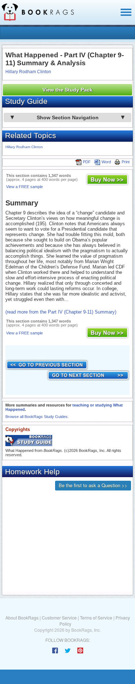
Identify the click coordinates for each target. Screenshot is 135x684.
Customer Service (59, 617)
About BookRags (22, 617)
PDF (87, 162)
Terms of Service (96, 617)
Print (126, 162)
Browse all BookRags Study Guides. (37, 416)
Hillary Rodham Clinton (28, 71)
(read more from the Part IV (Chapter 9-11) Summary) (60, 312)
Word (106, 162)
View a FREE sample (24, 187)
